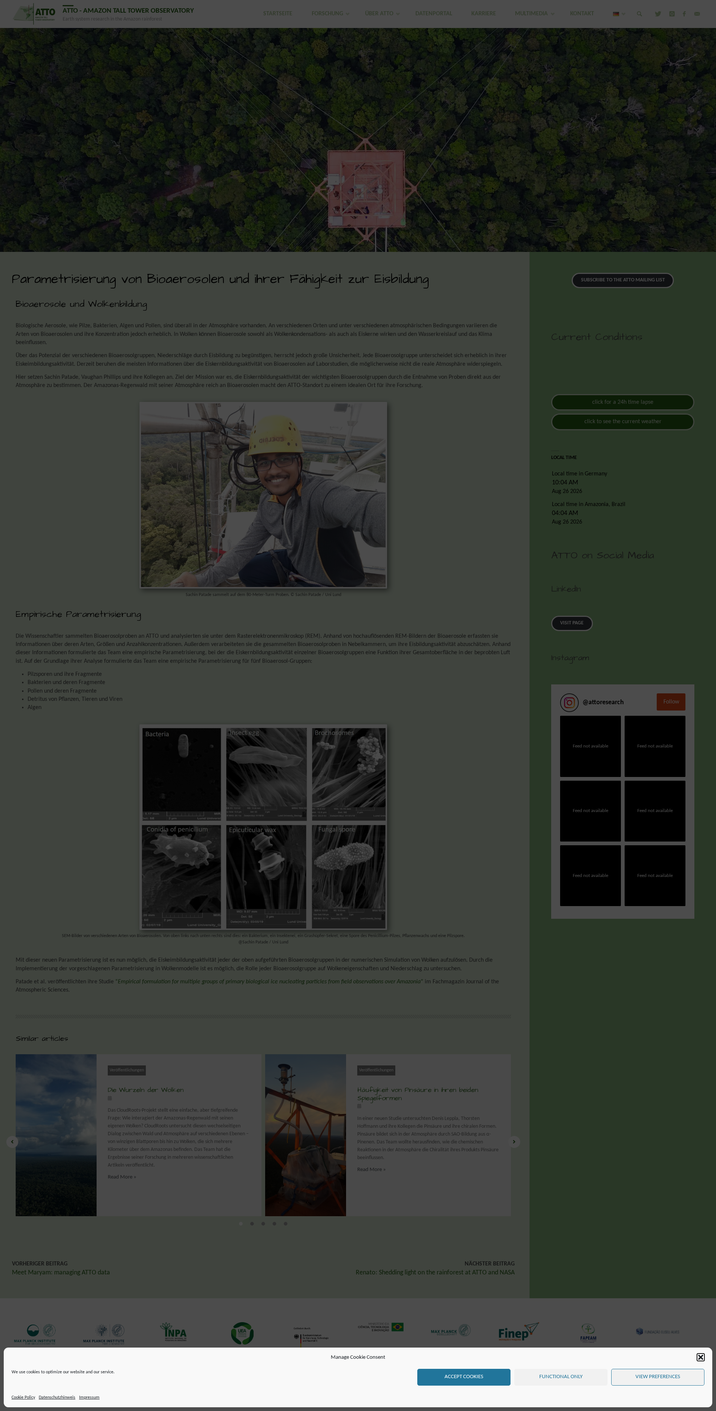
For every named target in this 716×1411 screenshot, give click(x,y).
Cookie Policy (23, 1397)
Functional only (560, 1377)
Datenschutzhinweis (57, 1397)
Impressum (89, 1397)
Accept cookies (464, 1377)
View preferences (657, 1377)
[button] (700, 1357)
